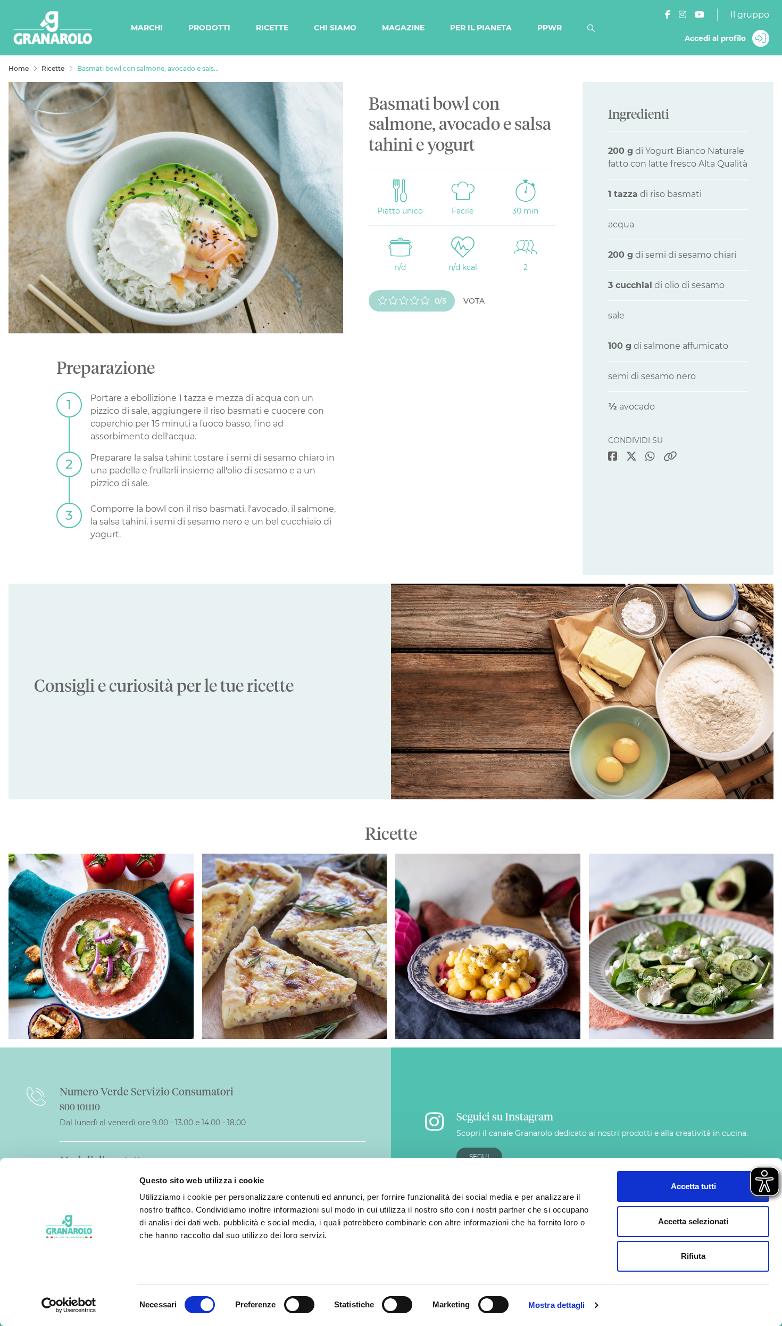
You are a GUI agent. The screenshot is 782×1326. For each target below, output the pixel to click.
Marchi (147, 27)
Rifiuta (693, 1255)
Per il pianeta (481, 27)
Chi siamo (335, 27)
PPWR (549, 27)
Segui (479, 1156)
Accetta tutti (693, 1186)
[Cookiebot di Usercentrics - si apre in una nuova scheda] (68, 1305)
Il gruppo (749, 15)
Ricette (272, 27)
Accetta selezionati (693, 1221)
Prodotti (209, 27)
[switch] (299, 1304)
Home (19, 68)
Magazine (403, 27)
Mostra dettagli (556, 1304)
